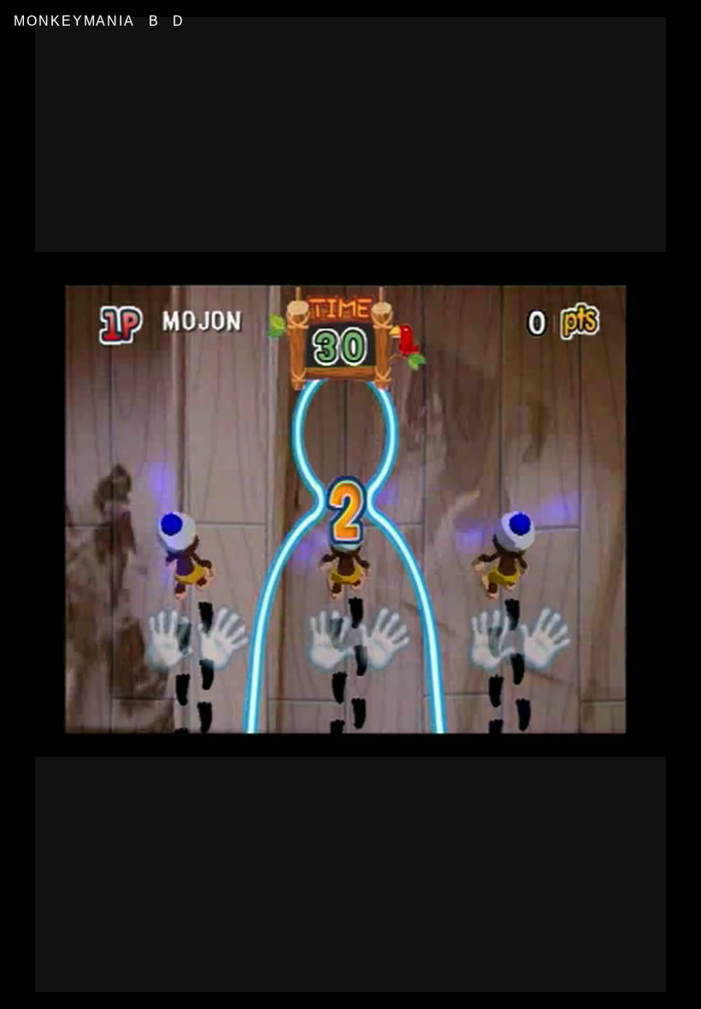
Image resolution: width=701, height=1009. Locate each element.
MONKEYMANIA (74, 21)
